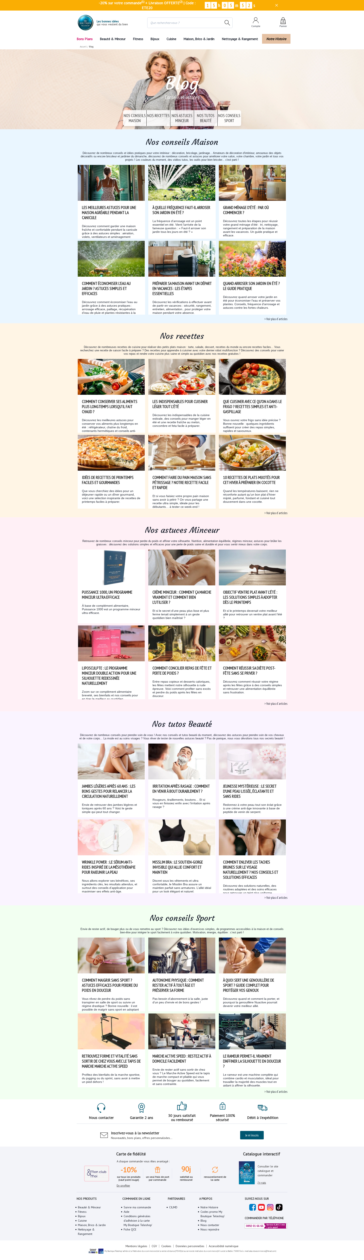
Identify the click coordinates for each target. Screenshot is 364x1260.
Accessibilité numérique (223, 1246)
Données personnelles (190, 1246)
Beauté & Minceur (113, 39)
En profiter (123, 1185)
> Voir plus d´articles (275, 319)
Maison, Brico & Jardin (198, 39)
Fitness (138, 39)
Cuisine (171, 39)
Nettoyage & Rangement (240, 39)
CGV (154, 1246)
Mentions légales (136, 1246)
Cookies (166, 1246)
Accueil (83, 46)
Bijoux (154, 39)
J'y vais (262, 1183)
